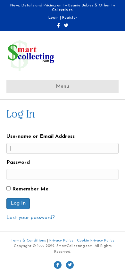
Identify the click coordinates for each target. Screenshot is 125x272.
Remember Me (30, 189)
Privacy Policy (61, 240)
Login (53, 18)
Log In (18, 203)
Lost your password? (30, 217)
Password (18, 162)
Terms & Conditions (28, 240)
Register (69, 18)
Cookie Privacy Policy (95, 240)
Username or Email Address (40, 136)
